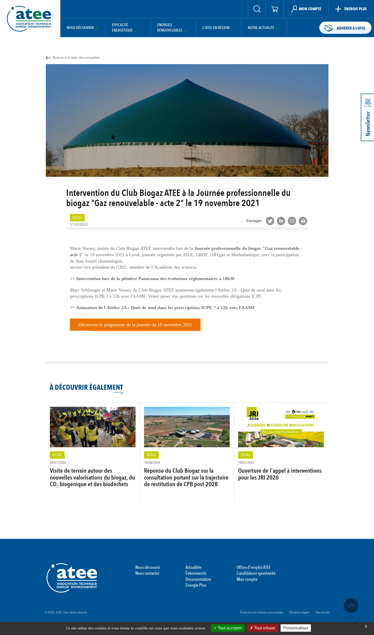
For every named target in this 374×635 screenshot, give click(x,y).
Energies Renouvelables (169, 27)
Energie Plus (195, 585)
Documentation (198, 579)
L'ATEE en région (216, 28)
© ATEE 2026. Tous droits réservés (66, 612)
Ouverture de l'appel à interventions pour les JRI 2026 (280, 474)
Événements (195, 573)
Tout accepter (229, 628)
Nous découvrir (80, 28)
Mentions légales (299, 612)
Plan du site (322, 612)
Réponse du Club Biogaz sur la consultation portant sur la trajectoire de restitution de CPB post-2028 (186, 477)
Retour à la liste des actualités (76, 57)
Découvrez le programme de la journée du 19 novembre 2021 (135, 324)
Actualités (193, 567)
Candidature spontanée (256, 573)
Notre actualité (261, 28)
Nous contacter (147, 573)
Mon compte (247, 579)
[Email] (292, 221)
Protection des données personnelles (261, 612)
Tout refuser (264, 628)
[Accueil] (29, 18)
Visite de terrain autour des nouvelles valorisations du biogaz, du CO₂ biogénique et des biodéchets (92, 477)
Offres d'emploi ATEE (254, 567)
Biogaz (77, 217)
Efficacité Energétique (122, 27)
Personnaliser (295, 628)
